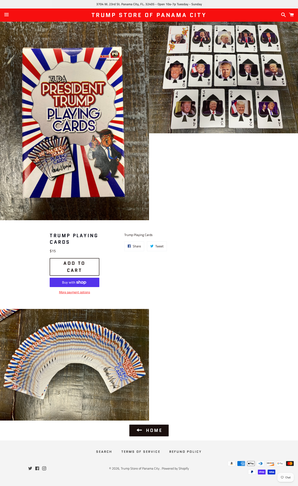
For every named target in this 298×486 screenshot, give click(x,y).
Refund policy (185, 451)
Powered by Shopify (175, 468)
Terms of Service (140, 451)
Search (104, 451)
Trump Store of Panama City (149, 15)
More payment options (74, 292)
